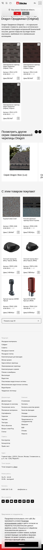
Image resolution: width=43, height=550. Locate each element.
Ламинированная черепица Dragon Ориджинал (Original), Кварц (31, 66)
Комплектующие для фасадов (12, 357)
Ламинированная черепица (11, 366)
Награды (24, 413)
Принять (21, 544)
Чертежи (4, 419)
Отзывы (24, 430)
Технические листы (8, 407)
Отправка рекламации (29, 416)
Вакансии (25, 424)
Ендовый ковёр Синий (9, 219)
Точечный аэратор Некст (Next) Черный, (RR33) (30, 259)
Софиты (4, 347)
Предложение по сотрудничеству (12, 514)
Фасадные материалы (9, 341)
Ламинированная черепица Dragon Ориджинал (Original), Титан (11, 66)
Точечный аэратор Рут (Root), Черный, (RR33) (10, 259)
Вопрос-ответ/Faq (8, 428)
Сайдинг (4, 344)
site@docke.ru (22, 489)
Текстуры (5, 422)
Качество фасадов (28, 410)
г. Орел (15, 467)
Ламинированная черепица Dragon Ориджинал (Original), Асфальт (11, 106)
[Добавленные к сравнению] (6, 3)
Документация (6, 401)
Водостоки (5, 378)
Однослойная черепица (10, 363)
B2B (23, 427)
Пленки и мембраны (9, 372)
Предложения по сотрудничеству (27, 420)
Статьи (4, 431)
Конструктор (6, 440)
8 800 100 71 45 (7, 489)
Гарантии (5, 416)
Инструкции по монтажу (10, 404)
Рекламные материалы (9, 410)
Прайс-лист (5, 446)
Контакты (25, 404)
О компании (26, 401)
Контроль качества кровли (30, 407)
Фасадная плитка (7, 354)
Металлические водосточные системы (15, 384)
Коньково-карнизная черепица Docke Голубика (31, 219)
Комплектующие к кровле (10, 369)
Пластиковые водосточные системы (14, 381)
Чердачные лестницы (9, 391)
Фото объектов (7, 425)
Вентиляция (6, 375)
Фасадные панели (8, 350)
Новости (24, 434)
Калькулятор (6, 443)
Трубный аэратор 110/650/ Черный (11, 300)
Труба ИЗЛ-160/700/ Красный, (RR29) (29, 300)
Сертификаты (6, 413)
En (35, 3)
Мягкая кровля (7, 360)
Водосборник (6, 387)
